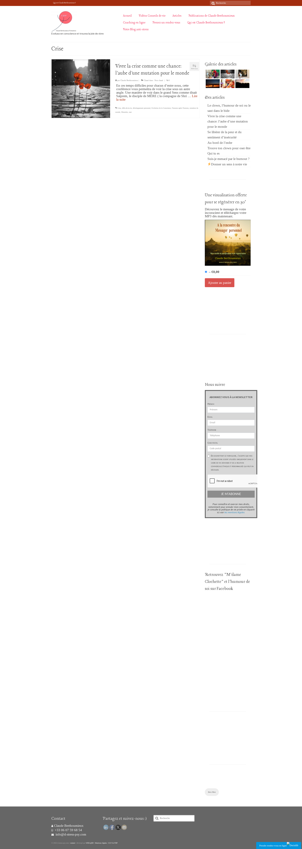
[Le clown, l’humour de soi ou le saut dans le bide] (212, 74)
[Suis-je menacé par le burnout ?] (242, 83)
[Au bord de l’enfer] (212, 83)
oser (130, 112)
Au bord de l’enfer (219, 143)
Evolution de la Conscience (161, 108)
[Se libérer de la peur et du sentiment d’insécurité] (242, 74)
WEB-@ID (90, 843)
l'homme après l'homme (180, 108)
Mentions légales (101, 843)
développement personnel (141, 108)
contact (72, 843)
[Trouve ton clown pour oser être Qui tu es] (227, 83)
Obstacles (124, 112)
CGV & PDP (113, 843)
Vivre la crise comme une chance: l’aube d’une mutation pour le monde (227, 121)
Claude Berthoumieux (129, 80)
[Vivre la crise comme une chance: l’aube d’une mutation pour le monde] (81, 88)
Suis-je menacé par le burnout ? (228, 159)
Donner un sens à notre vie (229, 164)
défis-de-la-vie (127, 108)
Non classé (158, 80)
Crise (119, 108)
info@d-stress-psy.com (70, 834)
